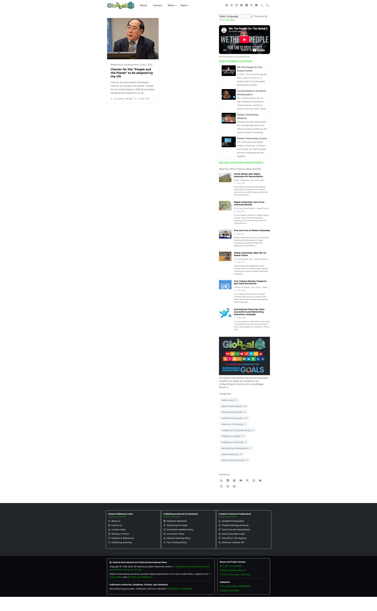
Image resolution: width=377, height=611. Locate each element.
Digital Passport (263, 208)
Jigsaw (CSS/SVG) (230, 590)
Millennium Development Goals (128, 64)
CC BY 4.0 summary (232, 566)
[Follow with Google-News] (226, 5)
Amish (236, 180)
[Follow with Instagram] (236, 5)
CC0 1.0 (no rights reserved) (236, 574)
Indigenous (245, 180)
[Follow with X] (251, 5)
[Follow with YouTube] (256, 5)
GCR (251, 259)
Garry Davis (256, 287)
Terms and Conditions (141, 577)
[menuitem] (143, 5)
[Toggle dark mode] (262, 5)
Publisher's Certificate (181, 588)
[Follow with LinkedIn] (246, 5)
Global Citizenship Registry (265, 259)
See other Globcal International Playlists (241, 162)
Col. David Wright (241, 259)
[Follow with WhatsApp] (231, 5)
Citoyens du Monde (242, 287)
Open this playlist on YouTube (235, 61)
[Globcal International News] (121, 5)
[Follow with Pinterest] (241, 5)
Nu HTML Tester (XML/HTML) (236, 586)
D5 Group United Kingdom (245, 208)
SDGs (150, 64)
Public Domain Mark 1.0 (234, 570)
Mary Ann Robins (258, 180)
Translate (229, 20)
